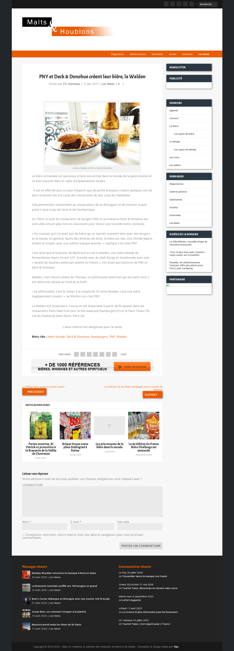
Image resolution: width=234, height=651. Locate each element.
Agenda (166, 46)
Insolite (172, 54)
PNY (112, 336)
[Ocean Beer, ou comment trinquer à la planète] (26, 613)
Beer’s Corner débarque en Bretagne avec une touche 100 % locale (71, 598)
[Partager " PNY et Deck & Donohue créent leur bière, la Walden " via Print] (114, 354)
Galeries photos (138, 54)
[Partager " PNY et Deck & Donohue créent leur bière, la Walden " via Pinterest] (95, 354)
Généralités (157, 54)
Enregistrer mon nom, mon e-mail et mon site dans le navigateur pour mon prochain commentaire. (82, 536)
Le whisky (148, 46)
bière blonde (56, 336)
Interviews (187, 54)
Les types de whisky (185, 149)
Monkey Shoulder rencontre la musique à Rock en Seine (64, 573)
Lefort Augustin (131, 600)
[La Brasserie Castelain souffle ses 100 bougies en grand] (26, 588)
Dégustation (117, 54)
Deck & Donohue (78, 336)
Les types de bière (184, 133)
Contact (174, 118)
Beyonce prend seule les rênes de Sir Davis (56, 624)
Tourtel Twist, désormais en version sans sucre (149, 588)
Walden (122, 336)
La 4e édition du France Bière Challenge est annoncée (144, 447)
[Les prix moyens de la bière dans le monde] (109, 425)
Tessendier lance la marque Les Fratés (144, 576)
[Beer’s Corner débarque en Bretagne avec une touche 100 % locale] (26, 600)
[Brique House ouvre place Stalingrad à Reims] (75, 425)
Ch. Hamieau (71, 84)
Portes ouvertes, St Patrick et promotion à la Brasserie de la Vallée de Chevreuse (41, 449)
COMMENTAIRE (32, 485)
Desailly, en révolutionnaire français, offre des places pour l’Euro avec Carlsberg (186, 265)
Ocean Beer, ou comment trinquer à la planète (59, 611)
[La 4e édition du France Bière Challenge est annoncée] (143, 425)
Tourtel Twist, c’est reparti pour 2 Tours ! (146, 623)
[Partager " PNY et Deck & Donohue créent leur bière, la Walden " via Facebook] (76, 354)
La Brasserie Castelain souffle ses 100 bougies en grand (64, 585)
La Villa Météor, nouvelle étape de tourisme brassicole (188, 243)
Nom (26, 522)
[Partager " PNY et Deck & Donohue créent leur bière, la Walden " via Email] (108, 354)
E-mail (76, 522)
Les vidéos (181, 46)
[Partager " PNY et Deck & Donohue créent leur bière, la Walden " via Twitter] (83, 354)
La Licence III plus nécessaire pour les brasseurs (150, 611)
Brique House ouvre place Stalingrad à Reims (75, 447)
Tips (176, 646)
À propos (115, 46)
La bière (130, 46)
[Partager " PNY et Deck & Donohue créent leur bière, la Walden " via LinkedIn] (102, 354)
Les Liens (197, 46)
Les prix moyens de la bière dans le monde (110, 445)
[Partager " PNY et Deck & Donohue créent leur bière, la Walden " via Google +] (89, 354)
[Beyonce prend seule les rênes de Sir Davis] (26, 626)
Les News (203, 54)
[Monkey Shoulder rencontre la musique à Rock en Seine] (26, 575)
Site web (123, 522)
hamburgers (99, 336)
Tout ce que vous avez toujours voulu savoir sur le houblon (187, 253)
